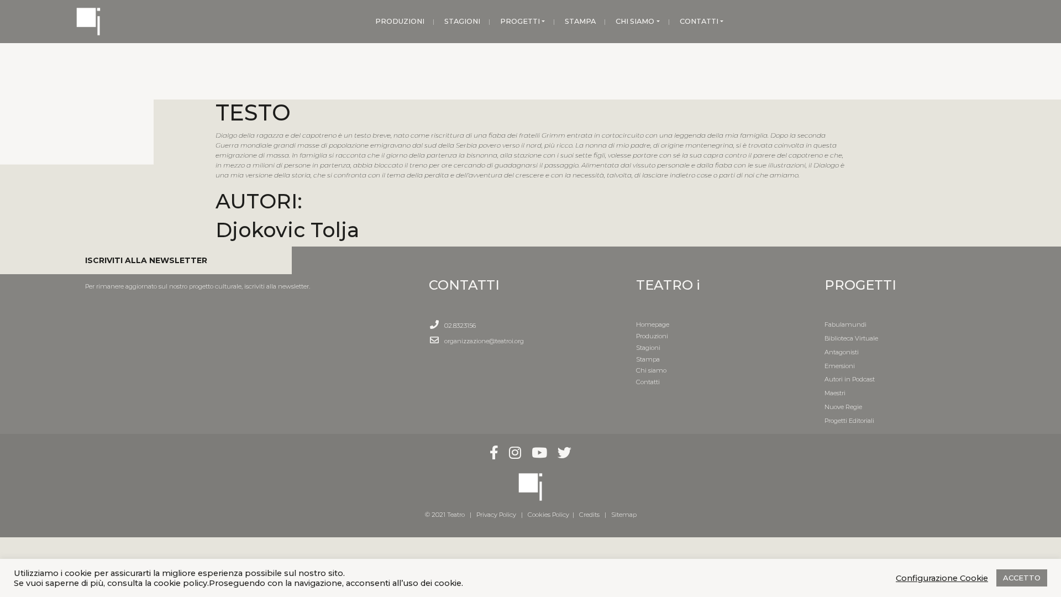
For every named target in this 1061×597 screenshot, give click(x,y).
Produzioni (652, 336)
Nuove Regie (843, 407)
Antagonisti (841, 352)
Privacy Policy (496, 515)
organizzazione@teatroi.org (484, 341)
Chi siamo (651, 370)
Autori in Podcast (849, 379)
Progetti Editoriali (849, 421)
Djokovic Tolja (287, 229)
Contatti (648, 382)
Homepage (652, 324)
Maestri (834, 393)
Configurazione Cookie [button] (942, 578)
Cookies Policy (548, 515)
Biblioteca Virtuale (851, 338)
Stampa (648, 359)
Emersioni (839, 366)
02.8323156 (460, 325)
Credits (589, 515)
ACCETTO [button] (1022, 577)
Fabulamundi (845, 324)
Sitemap (624, 515)
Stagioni (648, 348)
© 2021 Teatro (446, 515)
